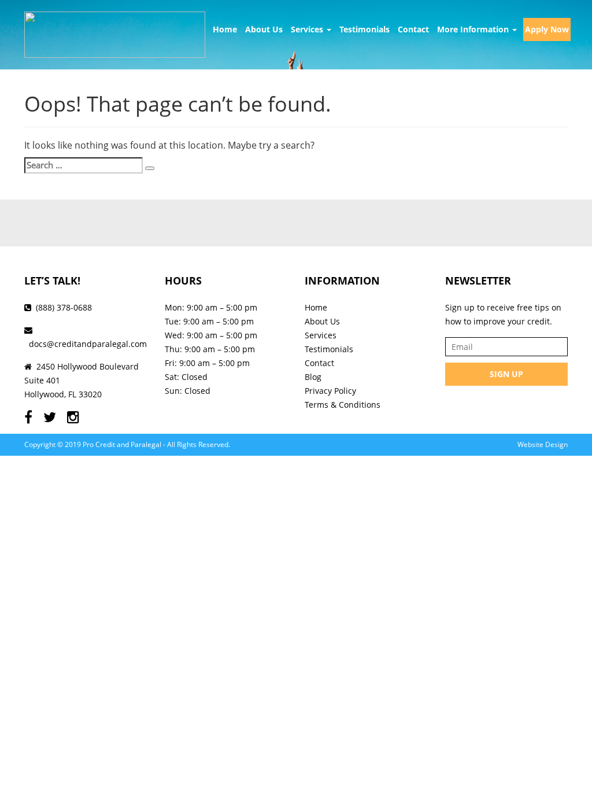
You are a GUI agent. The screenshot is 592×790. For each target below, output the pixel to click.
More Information (474, 29)
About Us (264, 29)
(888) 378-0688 (64, 307)
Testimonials (364, 29)
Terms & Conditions (342, 404)
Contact (413, 29)
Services (308, 29)
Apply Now (547, 29)
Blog (313, 376)
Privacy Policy (330, 390)
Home (225, 29)
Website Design (542, 444)
